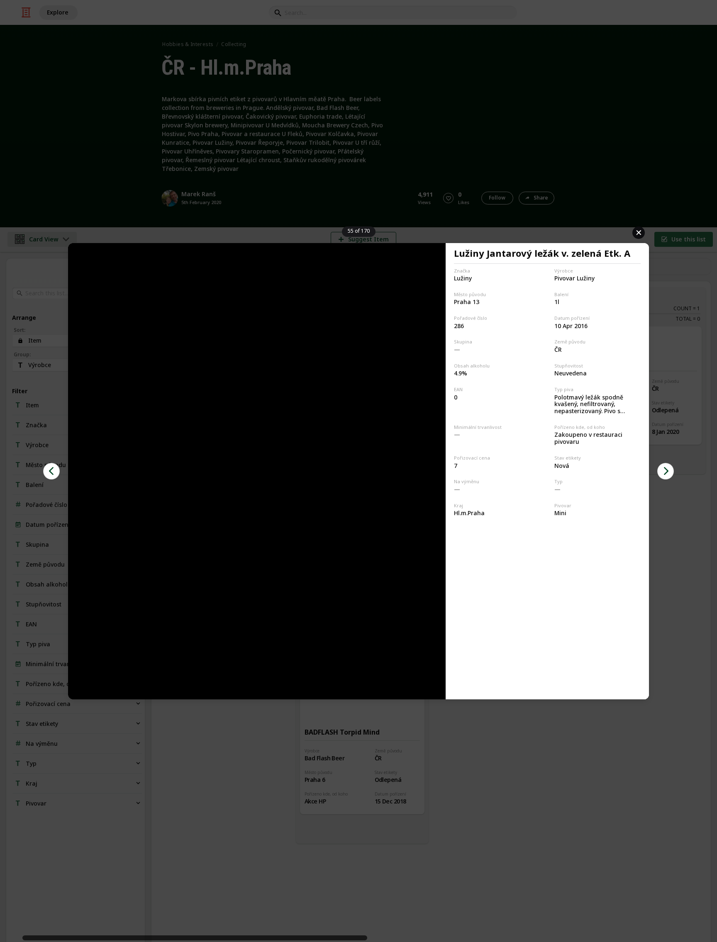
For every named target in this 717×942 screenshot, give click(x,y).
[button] (51, 471)
